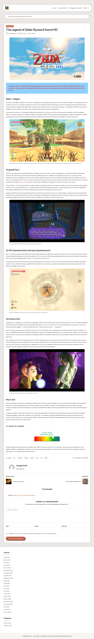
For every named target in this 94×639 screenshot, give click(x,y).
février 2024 (7, 612)
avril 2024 (6, 607)
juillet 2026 (7, 560)
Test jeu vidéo (10, 26)
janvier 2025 (7, 599)
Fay (28, 187)
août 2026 (7, 557)
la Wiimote (47, 325)
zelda (46, 457)
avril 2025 (6, 591)
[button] (20, 469)
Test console (7, 623)
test (37, 457)
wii (41, 457)
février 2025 (7, 596)
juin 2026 (6, 562)
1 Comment (32, 33)
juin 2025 (6, 586)
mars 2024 (7, 609)
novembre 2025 (8, 573)
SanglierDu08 (21, 465)
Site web (64, 526)
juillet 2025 (7, 583)
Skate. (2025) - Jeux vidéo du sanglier (24, 495)
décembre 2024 (8, 601)
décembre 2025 (8, 570)
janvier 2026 (7, 567)
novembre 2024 (8, 604)
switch (32, 457)
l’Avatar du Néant (24, 182)
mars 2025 (7, 593)
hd (14, 457)
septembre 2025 (8, 578)
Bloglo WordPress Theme (64, 636)
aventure (9, 457)
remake (26, 457)
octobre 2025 (7, 575)
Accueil (10, 16)
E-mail (36, 526)
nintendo (20, 457)
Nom (7, 526)
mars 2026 (7, 565)
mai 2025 (6, 588)
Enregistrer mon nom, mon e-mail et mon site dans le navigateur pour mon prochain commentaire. (33, 533)
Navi (59, 187)
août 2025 (6, 581)
